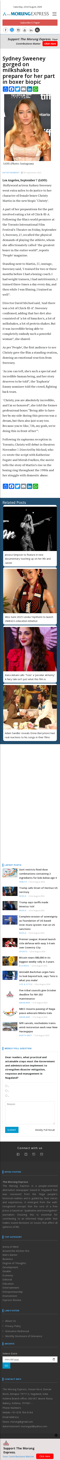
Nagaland (24, 1003)
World (22, 896)
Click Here (50, 43)
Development (10, 1267)
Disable (6, 1271)
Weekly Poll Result (45, 1130)
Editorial (7, 1279)
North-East (25, 1035)
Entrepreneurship (12, 1291)
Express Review (11, 1300)
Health (23, 882)
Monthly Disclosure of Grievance (23, 1336)
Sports (23, 952)
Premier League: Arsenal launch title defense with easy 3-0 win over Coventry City (37, 943)
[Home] (27, 13)
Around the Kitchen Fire (15, 1250)
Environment (9, 1295)
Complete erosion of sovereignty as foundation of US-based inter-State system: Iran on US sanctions (38, 923)
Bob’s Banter (10, 1254)
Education (8, 1283)
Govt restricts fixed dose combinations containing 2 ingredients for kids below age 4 (38, 873)
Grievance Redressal (17, 1331)
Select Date (9, 1353)
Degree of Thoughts (14, 1263)
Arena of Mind (10, 1246)
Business (24, 966)
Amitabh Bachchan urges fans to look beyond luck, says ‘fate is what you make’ (38, 976)
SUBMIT (11, 1129)
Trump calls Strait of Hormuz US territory (38, 890)
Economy (7, 1275)
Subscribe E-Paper (30, 22)
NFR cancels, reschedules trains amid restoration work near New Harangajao (38, 1027)
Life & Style (25, 984)
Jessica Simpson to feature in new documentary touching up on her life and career (28, 559)
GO (6, 1365)
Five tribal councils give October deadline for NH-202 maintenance (37, 994)
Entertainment (11, 173)
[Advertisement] (23, 768)
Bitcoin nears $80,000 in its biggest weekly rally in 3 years (36, 959)
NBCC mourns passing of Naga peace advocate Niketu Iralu (37, 1011)
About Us (10, 1320)
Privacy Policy (13, 1326)
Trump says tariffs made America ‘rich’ (33, 904)
